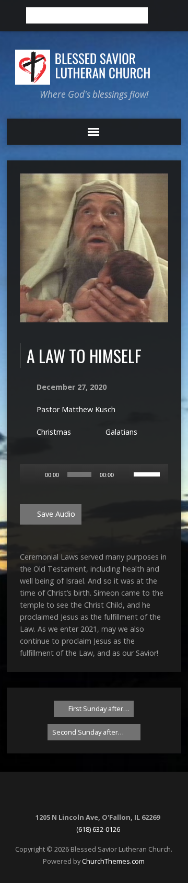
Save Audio (55, 514)
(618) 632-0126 (98, 829)
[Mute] (125, 474)
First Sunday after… (98, 708)
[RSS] (86, 795)
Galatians (121, 432)
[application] (94, 474)
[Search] (159, 15)
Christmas (54, 432)
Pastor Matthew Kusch (76, 409)
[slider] (148, 473)
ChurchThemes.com (113, 861)
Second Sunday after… (88, 732)
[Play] (33, 474)
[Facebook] (99, 795)
